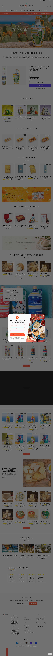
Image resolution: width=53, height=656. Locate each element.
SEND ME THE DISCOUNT (17, 335)
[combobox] (12, 331)
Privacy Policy (11, 339)
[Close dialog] (43, 315)
